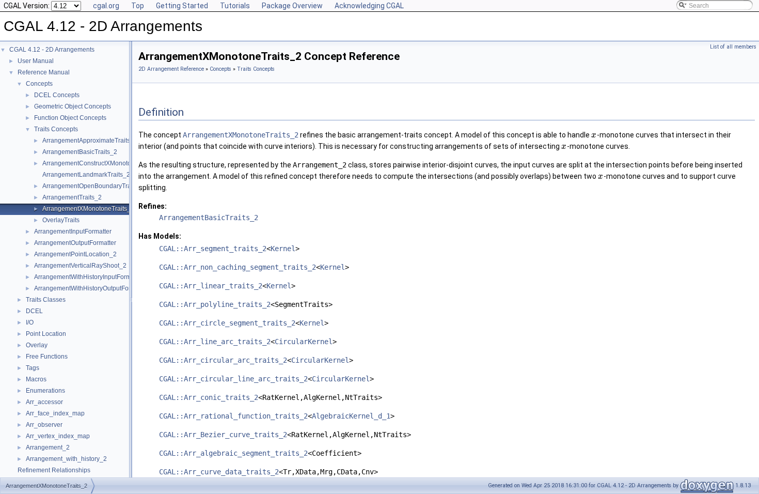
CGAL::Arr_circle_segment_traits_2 (227, 323)
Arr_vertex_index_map (58, 436)
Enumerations (45, 390)
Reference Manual (44, 72)
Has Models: (159, 236)
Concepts (39, 83)
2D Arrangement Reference (171, 69)
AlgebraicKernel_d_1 (351, 416)
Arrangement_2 (48, 447)
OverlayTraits (61, 220)
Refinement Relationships (54, 470)
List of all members (733, 46)
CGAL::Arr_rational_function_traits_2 (233, 416)
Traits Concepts (56, 129)
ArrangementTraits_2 (72, 197)
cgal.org (106, 6)
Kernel (283, 248)
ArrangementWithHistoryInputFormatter (89, 277)
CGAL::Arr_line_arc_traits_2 (215, 341)
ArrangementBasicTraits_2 (79, 152)
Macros (36, 379)
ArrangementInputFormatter (73, 231)
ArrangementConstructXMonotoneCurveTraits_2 (110, 163)
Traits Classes (46, 299)
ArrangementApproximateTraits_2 (89, 140)
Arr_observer (44, 424)
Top (137, 6)
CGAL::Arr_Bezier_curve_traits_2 (223, 434)
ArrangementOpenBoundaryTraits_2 (93, 186)
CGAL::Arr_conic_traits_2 (208, 397)
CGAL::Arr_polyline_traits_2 (215, 304)
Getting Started (182, 6)
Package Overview (292, 6)
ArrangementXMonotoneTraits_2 (88, 208)
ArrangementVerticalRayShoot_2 (80, 265)
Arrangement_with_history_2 (66, 458)
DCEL (34, 311)
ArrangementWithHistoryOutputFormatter (91, 288)
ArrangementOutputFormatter (75, 242)
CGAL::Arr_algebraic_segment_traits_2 (233, 453)
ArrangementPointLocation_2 (75, 254)
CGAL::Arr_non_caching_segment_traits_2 (237, 267)
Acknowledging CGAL (369, 6)
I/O (30, 322)
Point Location (46, 333)
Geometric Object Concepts (72, 106)
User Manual (36, 61)
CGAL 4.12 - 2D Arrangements (51, 49)
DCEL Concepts (57, 95)
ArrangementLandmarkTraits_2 (86, 174)
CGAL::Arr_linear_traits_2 (210, 286)
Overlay (37, 345)
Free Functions (47, 356)
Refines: (152, 206)
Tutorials (235, 6)
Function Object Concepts (70, 117)
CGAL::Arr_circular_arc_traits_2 (223, 360)
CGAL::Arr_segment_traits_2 (212, 248)
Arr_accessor (44, 402)
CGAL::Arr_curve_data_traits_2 (219, 472)
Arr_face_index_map (55, 413)
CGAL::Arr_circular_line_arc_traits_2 (233, 379)
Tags (32, 368)
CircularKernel (304, 341)
